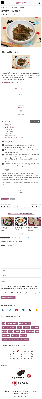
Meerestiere (35, 327)
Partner (16, 394)
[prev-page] (20, 233)
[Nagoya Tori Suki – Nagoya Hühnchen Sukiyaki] (7, 221)
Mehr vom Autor (27, 213)
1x (32, 121)
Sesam (7, 135)
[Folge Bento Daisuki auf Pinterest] (17, 310)
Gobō (11, 125)
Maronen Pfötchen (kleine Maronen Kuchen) (33, 229)
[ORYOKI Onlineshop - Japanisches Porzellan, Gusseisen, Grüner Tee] (21, 383)
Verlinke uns (24, 394)
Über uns (7, 391)
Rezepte (8, 7)
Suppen (17, 331)
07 (32, 351)
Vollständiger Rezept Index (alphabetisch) (15, 340)
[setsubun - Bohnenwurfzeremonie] (18, 351)
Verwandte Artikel (15, 213)
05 (25, 351)
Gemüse (14, 7)
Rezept (17, 183)
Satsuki (5, 15)
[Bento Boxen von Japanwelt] (21, 373)
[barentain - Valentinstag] (32, 354)
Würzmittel (14, 335)
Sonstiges (23, 335)
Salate (11, 331)
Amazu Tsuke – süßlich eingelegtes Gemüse (21, 228)
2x (35, 121)
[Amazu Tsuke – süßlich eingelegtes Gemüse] (21, 221)
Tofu (37, 331)
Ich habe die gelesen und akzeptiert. (21, 293)
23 (14, 359)
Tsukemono (5, 335)
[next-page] (22, 233)
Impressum (26, 391)
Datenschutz (16, 391)
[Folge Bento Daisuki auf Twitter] (11, 310)
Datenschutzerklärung (18, 293)
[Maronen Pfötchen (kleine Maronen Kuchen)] (34, 221)
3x (38, 121)
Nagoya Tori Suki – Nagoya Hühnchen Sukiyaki (6, 229)
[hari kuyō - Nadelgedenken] (11, 354)
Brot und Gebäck (12, 323)
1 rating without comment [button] (27, 238)
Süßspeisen (30, 331)
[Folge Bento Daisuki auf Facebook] (4, 310)
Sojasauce (12, 127)
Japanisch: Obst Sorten (32, 207)
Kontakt (34, 391)
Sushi (23, 331)
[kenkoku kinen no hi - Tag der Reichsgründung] (22, 354)
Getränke (26, 327)
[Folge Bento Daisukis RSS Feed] (37, 310)
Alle (3, 323)
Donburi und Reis (24, 323)
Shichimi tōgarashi (11, 138)
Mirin (10, 129)
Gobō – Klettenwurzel (9, 207)
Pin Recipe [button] (22, 95)
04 (21, 351)
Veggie (12, 199)
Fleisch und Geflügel (8, 327)
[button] (3, 83)
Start (2, 7)
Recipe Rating (5, 245)
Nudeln (4, 331)
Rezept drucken (22, 89)
